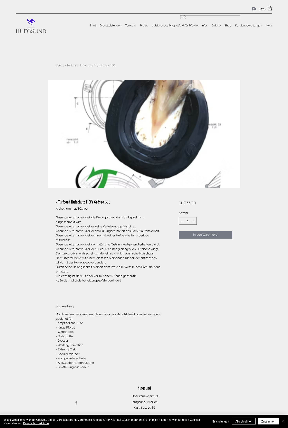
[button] (270, 8)
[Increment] (193, 221)
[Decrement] (182, 221)
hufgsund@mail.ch (145, 402)
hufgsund (144, 388)
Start (59, 65)
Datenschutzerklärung (36, 423)
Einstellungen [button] (220, 421)
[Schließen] (283, 421)
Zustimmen (268, 421)
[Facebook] (76, 403)
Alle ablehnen (243, 421)
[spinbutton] (187, 221)
